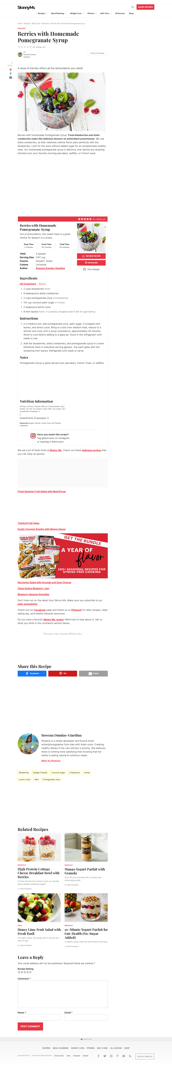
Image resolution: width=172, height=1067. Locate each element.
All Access (120, 13)
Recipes (41, 13)
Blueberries (24, 772)
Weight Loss (75, 13)
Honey (87, 772)
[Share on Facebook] (11, 73)
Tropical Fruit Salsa (28, 523)
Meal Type (36, 23)
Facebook (40, 610)
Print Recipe (93, 269)
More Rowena (51, 760)
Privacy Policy (59, 1055)
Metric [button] (42, 283)
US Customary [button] (28, 283)
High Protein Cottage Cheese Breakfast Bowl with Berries (38, 873)
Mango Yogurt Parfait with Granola (85, 871)
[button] (19, 47)
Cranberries (75, 772)
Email (69, 1012)
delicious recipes (91, 450)
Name (22, 1012)
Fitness (91, 13)
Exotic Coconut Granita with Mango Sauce (42, 529)
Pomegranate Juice (51, 779)
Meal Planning (57, 13)
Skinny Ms (55, 450)
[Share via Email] (11, 77)
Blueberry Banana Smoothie (33, 594)
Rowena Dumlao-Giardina (30, 55)
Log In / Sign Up (145, 1056)
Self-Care (104, 13)
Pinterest (76, 610)
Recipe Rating (25, 968)
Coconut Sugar (58, 772)
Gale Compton (26, 889)
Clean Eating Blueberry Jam (33, 588)
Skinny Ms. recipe (53, 619)
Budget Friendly (40, 772)
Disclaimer (76, 1055)
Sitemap (85, 1055)
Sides (20, 925)
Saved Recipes (145, 7)
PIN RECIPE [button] (92, 263)
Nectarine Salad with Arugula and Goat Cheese (44, 582)
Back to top (87, 1039)
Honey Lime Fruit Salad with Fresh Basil (39, 931)
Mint (37, 779)
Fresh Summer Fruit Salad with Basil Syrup (42, 491)
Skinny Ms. (26, 8)
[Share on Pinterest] (11, 70)
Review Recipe (93, 256)
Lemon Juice (24, 779)
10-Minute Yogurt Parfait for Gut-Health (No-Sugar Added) (86, 933)
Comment (24, 978)
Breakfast (45, 23)
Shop (131, 13)
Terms (69, 1055)
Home (20, 23)
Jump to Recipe (97, 53)
